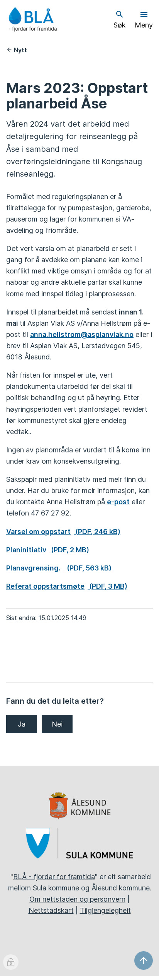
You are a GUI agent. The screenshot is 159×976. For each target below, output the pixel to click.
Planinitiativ (47, 550)
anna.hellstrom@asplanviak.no (82, 334)
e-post (118, 502)
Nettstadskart (51, 910)
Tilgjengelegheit (105, 910)
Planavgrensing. (59, 568)
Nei (57, 724)
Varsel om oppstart (63, 532)
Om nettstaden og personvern (77, 899)
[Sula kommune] (79, 843)
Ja (21, 724)
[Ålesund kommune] (79, 805)
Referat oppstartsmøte (66, 586)
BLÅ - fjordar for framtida (54, 877)
